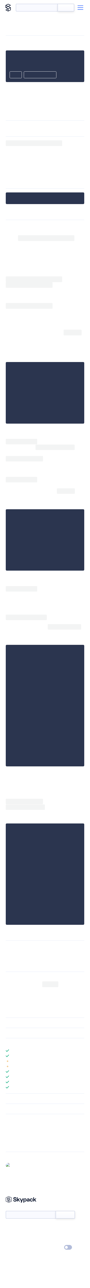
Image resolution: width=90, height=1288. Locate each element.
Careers (11, 1241)
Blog (49, 1234)
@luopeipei (21, 1165)
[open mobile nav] (80, 7)
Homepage (14, 1132)
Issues (10, 1138)
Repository (14, 1145)
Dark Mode (53, 1247)
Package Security (18, 1126)
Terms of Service (58, 1241)
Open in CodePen (40, 75)
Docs (9, 1227)
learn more (40, 1043)
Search (66, 8)
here (63, 249)
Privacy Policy (16, 1247)
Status (50, 1227)
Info (81, 1061)
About (10, 1234)
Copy (16, 75)
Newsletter (14, 1208)
